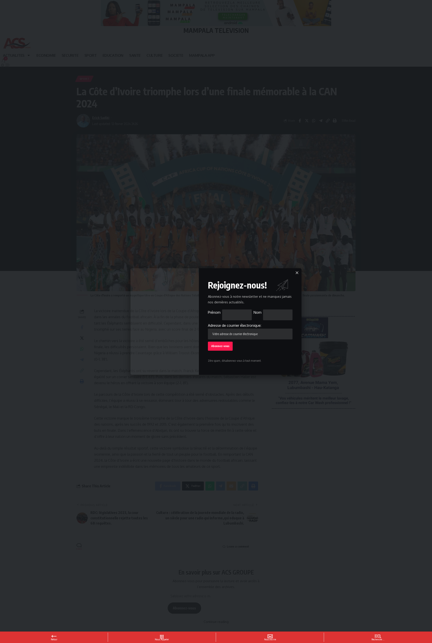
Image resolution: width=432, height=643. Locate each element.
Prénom (214, 312)
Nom (257, 312)
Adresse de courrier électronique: (234, 325)
